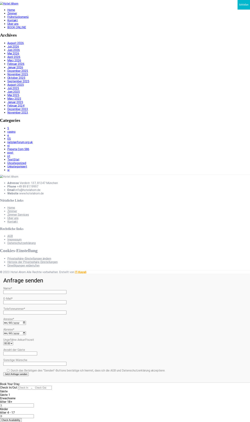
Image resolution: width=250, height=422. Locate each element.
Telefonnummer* (14, 309)
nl (8, 145)
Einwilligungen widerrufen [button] (23, 265)
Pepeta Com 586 (18, 149)
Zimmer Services (18, 214)
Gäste (4, 391)
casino (11, 132)
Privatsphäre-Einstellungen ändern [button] (29, 258)
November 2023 (17, 112)
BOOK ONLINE (16, 27)
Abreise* (8, 329)
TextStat (13, 159)
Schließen (244, 4)
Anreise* (8, 319)
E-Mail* (8, 298)
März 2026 (14, 60)
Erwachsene (8, 398)
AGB (10, 236)
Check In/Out (8, 387)
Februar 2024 (15, 105)
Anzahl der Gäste (14, 350)
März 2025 (14, 98)
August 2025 (15, 85)
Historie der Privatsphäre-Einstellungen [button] (32, 262)
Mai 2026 (13, 53)
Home (11, 10)
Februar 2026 (15, 64)
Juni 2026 (13, 50)
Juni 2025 (13, 91)
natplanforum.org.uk (20, 142)
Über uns (12, 24)
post (10, 152)
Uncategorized (16, 163)
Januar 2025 (15, 102)
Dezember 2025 (17, 71)
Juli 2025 (13, 88)
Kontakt (12, 20)
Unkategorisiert (17, 166)
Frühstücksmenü (18, 17)
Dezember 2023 (17, 109)
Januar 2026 (15, 67)
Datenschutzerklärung (21, 243)
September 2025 (18, 81)
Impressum (14, 239)
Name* (7, 288)
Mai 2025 (13, 95)
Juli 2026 (13, 46)
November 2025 (17, 74)
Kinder (4, 409)
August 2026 (15, 43)
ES (9, 138)
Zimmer (12, 13)
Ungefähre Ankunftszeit (18, 340)
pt (8, 156)
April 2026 (13, 57)
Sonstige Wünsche (15, 360)
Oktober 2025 (16, 78)
